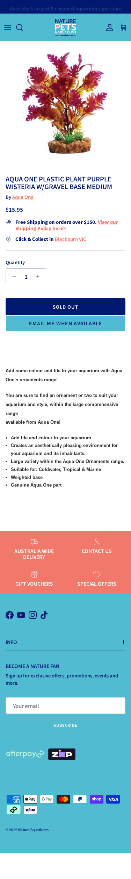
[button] (65, 323)
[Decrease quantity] (12, 276)
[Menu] (7, 27)
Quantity (15, 262)
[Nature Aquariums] (65, 27)
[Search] (23, 27)
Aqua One (22, 197)
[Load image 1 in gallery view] (65, 106)
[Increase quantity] (40, 276)
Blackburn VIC (70, 239)
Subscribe (65, 725)
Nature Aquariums (33, 829)
